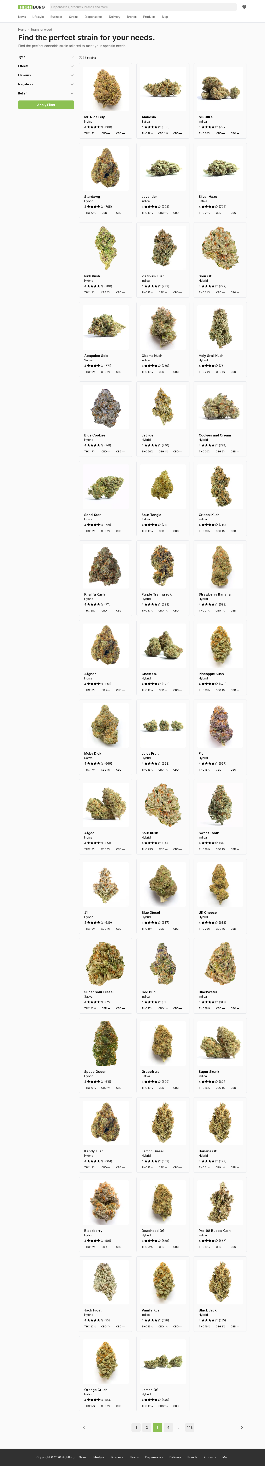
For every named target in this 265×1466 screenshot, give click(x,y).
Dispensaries (154, 1457)
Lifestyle (98, 1457)
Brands (192, 1457)
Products (210, 1457)
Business (117, 1457)
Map (226, 1457)
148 (190, 1427)
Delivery (175, 1457)
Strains (134, 1457)
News (82, 1457)
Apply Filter (46, 105)
